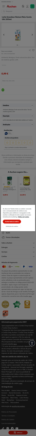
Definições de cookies (12, 226)
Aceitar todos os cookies (12, 221)
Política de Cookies (23, 217)
